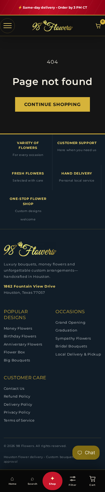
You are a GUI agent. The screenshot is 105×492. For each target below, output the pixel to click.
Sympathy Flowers (73, 338)
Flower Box (14, 352)
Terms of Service (19, 420)
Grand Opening (70, 322)
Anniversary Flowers (23, 344)
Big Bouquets (17, 360)
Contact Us (14, 388)
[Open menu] (7, 25)
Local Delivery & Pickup (78, 354)
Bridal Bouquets (71, 346)
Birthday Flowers (20, 336)
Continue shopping (52, 104)
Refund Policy (17, 396)
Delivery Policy (18, 404)
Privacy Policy (17, 412)
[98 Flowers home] (52, 25)
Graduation (66, 330)
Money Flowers (18, 328)
